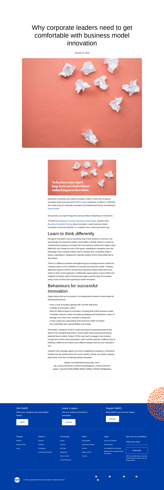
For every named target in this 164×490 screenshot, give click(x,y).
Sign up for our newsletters (136, 437)
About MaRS (86, 441)
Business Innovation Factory (60, 224)
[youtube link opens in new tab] (140, 476)
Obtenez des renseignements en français (113, 452)
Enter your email (133, 442)
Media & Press (86, 452)
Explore (68, 422)
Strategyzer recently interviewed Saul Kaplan (77, 221)
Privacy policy (108, 444)
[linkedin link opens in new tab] (127, 476)
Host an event (64, 456)
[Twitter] (111, 380)
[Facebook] (106, 380)
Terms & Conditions (110, 441)
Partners (41, 437)
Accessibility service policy (112, 448)
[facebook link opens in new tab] (100, 476)
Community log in (65, 460)
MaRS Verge (81, 202)
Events (62, 441)
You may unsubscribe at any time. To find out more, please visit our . (137, 458)
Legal (106, 437)
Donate (112, 419)
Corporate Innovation (45, 452)
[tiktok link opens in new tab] (98, 480)
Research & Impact (88, 444)
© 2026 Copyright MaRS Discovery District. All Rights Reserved (44, 480)
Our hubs (63, 448)
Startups (19, 437)
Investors (41, 444)
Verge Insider (53, 209)
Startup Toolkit (20, 444)
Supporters (63, 452)
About (84, 437)
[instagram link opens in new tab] (114, 476)
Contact (84, 456)
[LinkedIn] (115, 380)
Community (64, 437)
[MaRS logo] (17, 480)
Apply (22, 422)
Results (84, 448)
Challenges (42, 448)
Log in (18, 448)
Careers (62, 444)
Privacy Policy (130, 460)
